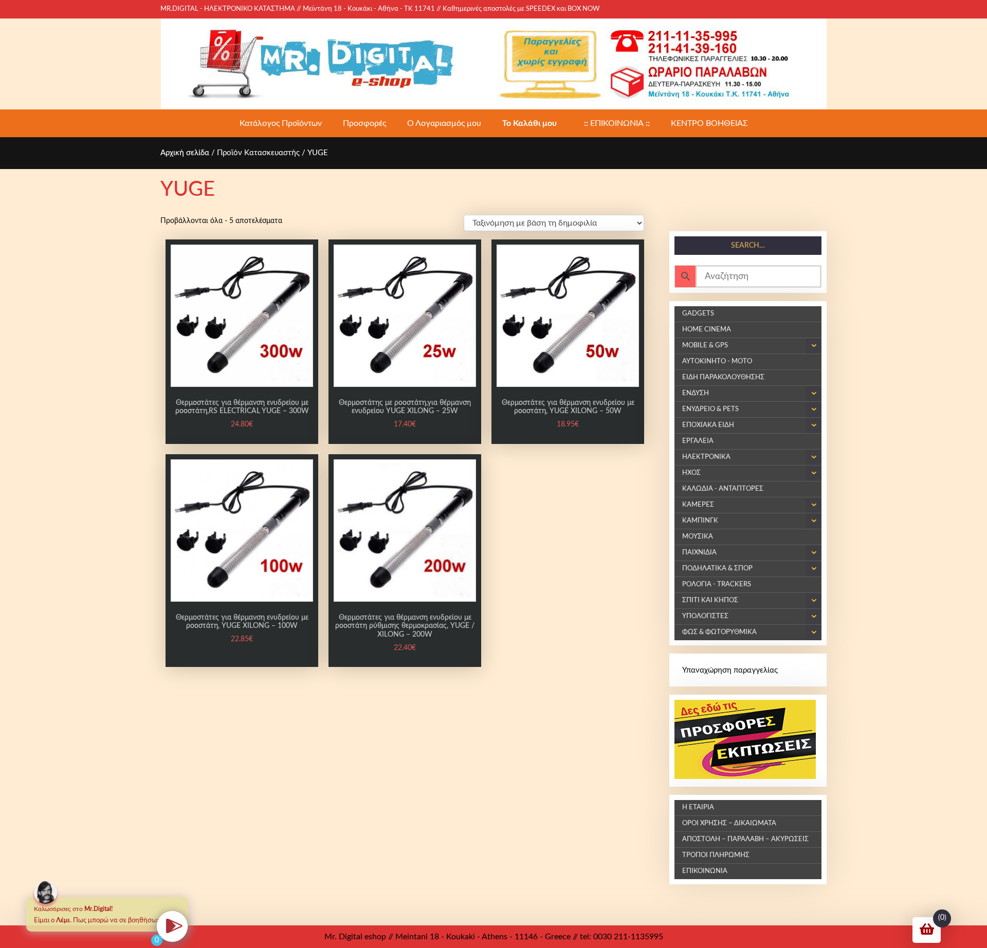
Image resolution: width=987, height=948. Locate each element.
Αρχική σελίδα (184, 153)
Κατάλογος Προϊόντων (281, 123)
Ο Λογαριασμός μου (444, 123)
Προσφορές (364, 123)
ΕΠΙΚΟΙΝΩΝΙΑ (617, 123)
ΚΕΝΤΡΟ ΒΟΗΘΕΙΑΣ (709, 123)
